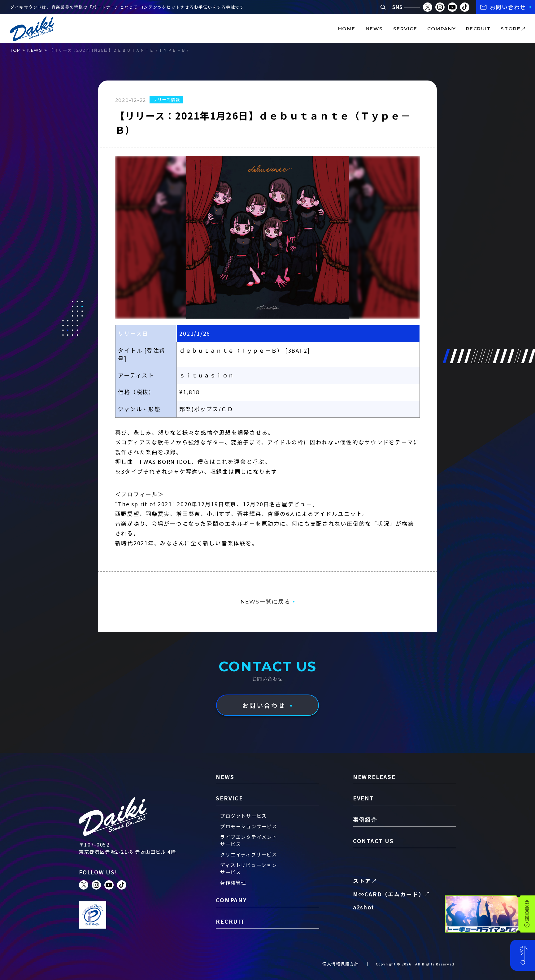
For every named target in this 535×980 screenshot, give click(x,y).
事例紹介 (365, 819)
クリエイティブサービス (248, 854)
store (510, 29)
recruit (478, 29)
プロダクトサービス (243, 815)
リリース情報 (166, 99)
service (405, 29)
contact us (373, 841)
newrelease (374, 777)
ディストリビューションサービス (248, 868)
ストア (362, 881)
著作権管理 (233, 882)
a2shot (363, 907)
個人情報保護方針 (340, 964)
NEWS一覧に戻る (265, 601)
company (441, 29)
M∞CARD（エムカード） (389, 894)
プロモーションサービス (248, 826)
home (346, 29)
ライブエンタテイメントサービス (248, 840)
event (363, 798)
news (374, 29)
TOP (15, 50)
